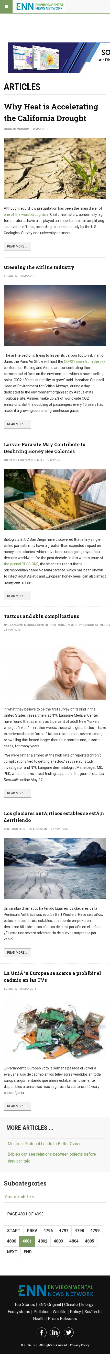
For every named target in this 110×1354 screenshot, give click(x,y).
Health (39, 1318)
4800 (11, 1241)
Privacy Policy (80, 1345)
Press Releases (62, 1318)
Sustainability (20, 1196)
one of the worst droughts (25, 214)
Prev (32, 1230)
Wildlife (60, 1311)
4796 (48, 1230)
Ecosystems (19, 1311)
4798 (79, 1230)
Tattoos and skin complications (41, 616)
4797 (63, 1230)
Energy (87, 1304)
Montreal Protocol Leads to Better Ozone (45, 1143)
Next (12, 1251)
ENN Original (49, 1304)
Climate (71, 1304)
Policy (75, 1311)
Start (13, 1230)
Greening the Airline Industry (39, 267)
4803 (58, 1241)
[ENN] (40, 6)
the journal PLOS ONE (21, 564)
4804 (74, 1241)
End (28, 1251)
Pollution (41, 1311)
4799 (95, 1230)
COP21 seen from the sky (84, 361)
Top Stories (24, 1304)
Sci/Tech (92, 1311)
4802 (42, 1241)
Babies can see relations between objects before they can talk (52, 1158)
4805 (89, 1241)
